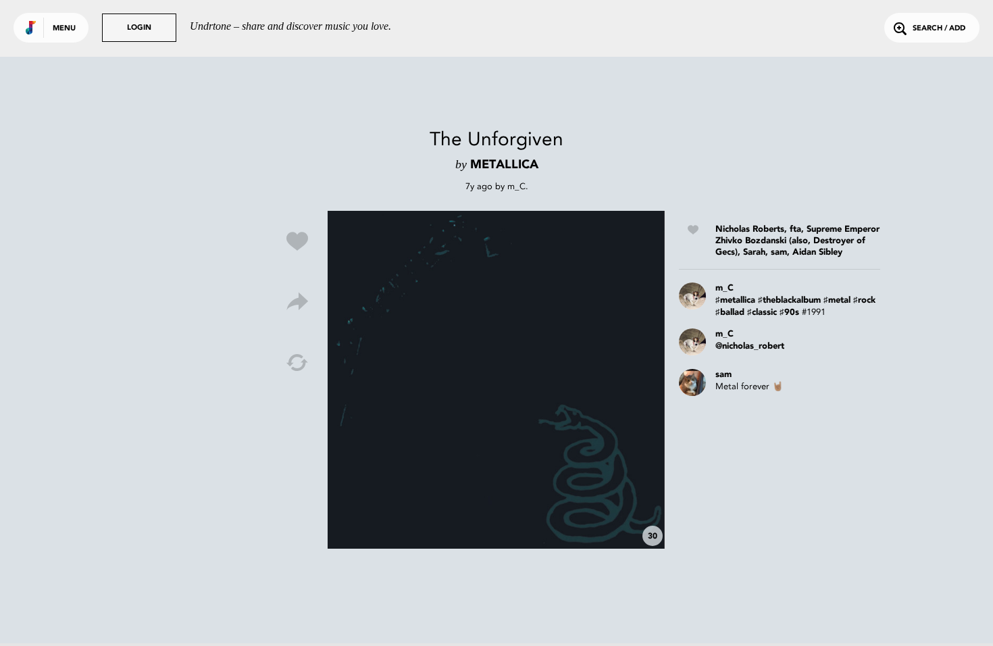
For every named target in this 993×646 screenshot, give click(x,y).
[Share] (297, 302)
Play (496, 380)
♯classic (762, 312)
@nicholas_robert (749, 346)
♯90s (789, 312)
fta (795, 229)
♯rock (864, 300)
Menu (64, 28)
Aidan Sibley (817, 252)
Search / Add (939, 28)
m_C (516, 186)
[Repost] (297, 362)
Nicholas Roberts (749, 229)
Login (139, 28)
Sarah (754, 252)
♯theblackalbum (789, 300)
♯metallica (735, 300)
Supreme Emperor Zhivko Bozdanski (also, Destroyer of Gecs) (797, 241)
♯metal (836, 300)
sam (779, 252)
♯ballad (729, 312)
